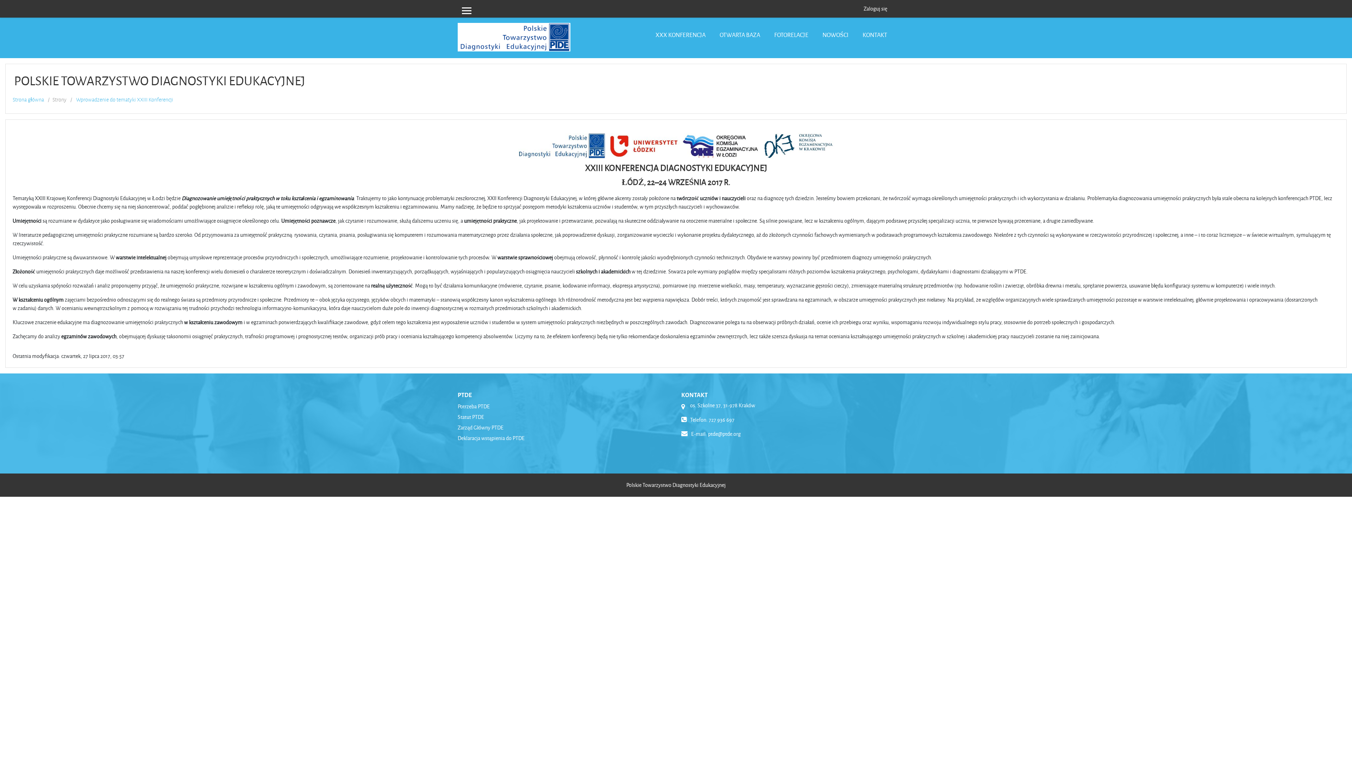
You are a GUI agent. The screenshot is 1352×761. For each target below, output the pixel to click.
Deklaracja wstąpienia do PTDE (491, 438)
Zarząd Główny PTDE (480, 427)
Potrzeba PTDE (474, 406)
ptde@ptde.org (724, 434)
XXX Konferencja (681, 35)
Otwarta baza (740, 35)
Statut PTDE (471, 417)
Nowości (835, 35)
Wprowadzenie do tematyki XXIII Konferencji (124, 99)
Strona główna (28, 99)
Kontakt (875, 35)
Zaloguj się (875, 8)
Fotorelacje (791, 35)
